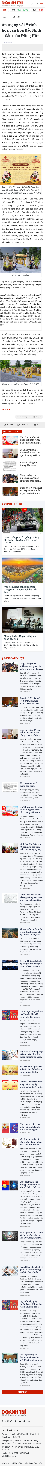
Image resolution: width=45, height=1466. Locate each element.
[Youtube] (19, 1421)
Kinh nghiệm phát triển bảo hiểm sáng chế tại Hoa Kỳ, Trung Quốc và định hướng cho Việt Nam (31, 1237)
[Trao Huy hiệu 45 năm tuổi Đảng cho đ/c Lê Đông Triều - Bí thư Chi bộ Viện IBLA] (10, 734)
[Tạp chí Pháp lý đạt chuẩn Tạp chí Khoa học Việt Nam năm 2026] (10, 1305)
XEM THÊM (22, 1392)
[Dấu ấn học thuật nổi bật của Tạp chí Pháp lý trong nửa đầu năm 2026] (10, 1015)
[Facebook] (15, 1421)
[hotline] (32, 4)
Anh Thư (6, 410)
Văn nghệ (6, 531)
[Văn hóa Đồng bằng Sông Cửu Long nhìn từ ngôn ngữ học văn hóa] (22, 570)
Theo (29, 417)
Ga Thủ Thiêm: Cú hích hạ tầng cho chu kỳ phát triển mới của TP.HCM (31, 964)
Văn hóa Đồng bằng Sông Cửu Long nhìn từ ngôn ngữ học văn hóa (20, 589)
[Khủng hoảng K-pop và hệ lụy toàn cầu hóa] (22, 620)
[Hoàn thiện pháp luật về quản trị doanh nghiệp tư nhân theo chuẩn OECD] (10, 1271)
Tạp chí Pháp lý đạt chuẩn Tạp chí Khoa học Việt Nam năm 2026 (31, 1304)
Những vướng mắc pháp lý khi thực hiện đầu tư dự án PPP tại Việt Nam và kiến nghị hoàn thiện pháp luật (31, 934)
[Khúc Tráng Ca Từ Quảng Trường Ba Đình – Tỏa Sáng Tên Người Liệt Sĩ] (22, 521)
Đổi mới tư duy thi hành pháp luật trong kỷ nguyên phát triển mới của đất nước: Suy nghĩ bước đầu (31, 1087)
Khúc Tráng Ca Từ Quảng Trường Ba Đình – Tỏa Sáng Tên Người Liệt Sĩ (21, 540)
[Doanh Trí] (12, 3)
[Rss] (28, 1421)
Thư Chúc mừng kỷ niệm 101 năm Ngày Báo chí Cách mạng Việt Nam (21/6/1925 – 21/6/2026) (31, 812)
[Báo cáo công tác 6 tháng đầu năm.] (10, 787)
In (37, 425)
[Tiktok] (24, 1421)
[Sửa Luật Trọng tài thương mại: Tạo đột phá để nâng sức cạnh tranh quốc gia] (10, 1358)
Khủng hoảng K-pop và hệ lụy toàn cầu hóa (20, 637)
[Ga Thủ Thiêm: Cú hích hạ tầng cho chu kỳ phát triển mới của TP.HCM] (10, 965)
